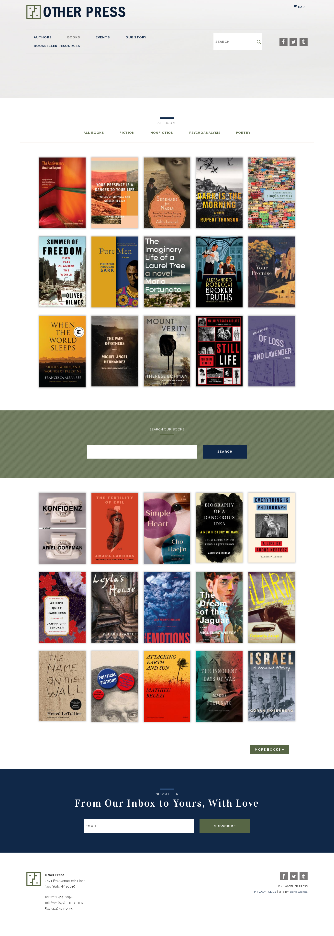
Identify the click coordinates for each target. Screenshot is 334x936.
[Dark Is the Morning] (219, 227)
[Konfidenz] (62, 562)
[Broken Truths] (219, 306)
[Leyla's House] (114, 641)
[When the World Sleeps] (62, 386)
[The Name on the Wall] (62, 719)
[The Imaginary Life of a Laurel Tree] (167, 306)
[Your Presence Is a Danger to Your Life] (114, 227)
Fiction (127, 133)
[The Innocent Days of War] (219, 720)
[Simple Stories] (271, 227)
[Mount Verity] (167, 385)
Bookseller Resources (57, 46)
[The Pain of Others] (114, 385)
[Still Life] (219, 385)
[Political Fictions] (114, 720)
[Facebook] (283, 42)
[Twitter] (293, 42)
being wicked (298, 891)
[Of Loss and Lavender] (271, 385)
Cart (302, 7)
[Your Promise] (271, 306)
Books (73, 37)
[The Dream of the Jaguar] (219, 641)
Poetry (243, 133)
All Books (94, 133)
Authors (43, 37)
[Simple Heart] (167, 562)
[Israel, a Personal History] (271, 719)
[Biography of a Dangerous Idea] (219, 561)
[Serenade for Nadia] (167, 227)
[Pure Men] (114, 306)
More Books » (270, 749)
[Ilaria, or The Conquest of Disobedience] (271, 641)
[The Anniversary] (62, 227)
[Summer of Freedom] (62, 305)
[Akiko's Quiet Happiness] (62, 641)
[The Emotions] (167, 641)
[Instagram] (304, 42)
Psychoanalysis (204, 133)
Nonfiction (162, 133)
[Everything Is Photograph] (271, 561)
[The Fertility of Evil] (114, 562)
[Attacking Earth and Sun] (167, 720)
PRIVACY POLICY (265, 891)
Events (103, 37)
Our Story (135, 37)
